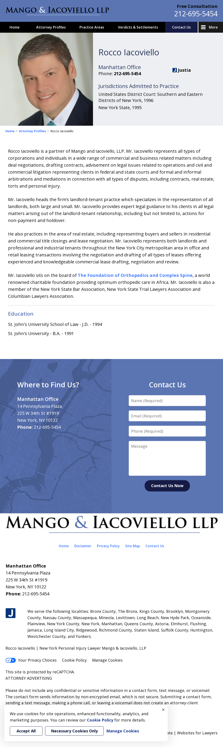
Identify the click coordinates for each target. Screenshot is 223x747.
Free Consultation (197, 6)
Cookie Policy (74, 660)
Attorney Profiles (51, 27)
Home (15, 27)
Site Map (132, 546)
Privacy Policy (108, 546)
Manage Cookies (107, 660)
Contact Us (181, 27)
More (213, 27)
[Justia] (10, 613)
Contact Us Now (167, 485)
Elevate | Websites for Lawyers (181, 732)
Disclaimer (82, 546)
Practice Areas (91, 27)
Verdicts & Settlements (138, 27)
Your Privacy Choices (37, 660)
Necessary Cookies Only (74, 730)
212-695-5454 (196, 13)
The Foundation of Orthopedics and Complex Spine (135, 275)
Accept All (26, 730)
